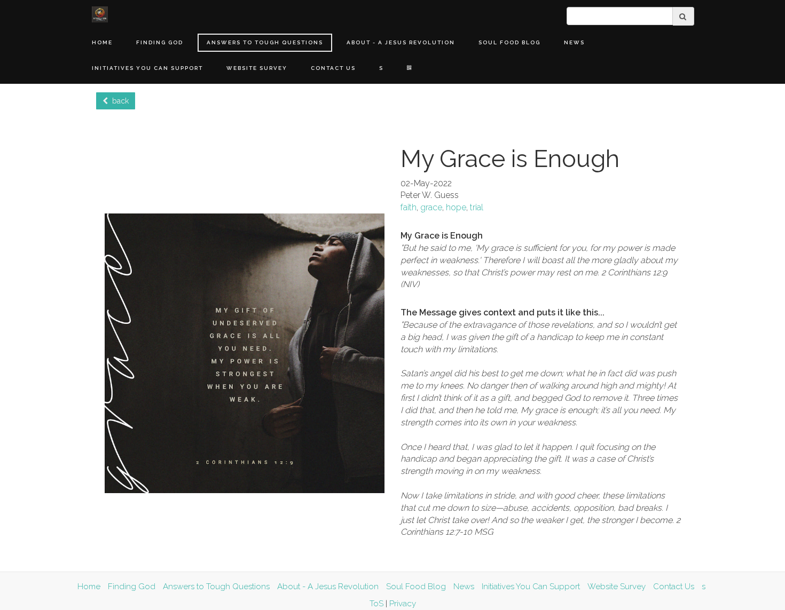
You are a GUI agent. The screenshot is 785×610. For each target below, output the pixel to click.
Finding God (159, 42)
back (118, 101)
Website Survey (256, 68)
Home (102, 42)
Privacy (402, 603)
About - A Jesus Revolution (401, 42)
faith (409, 207)
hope (456, 207)
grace (431, 207)
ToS (376, 603)
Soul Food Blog (509, 42)
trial (476, 207)
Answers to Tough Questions (265, 42)
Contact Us (333, 68)
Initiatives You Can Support (147, 68)
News (574, 42)
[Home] (100, 14)
